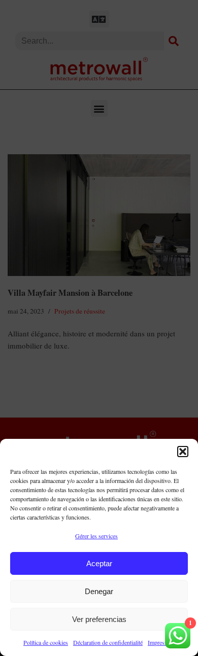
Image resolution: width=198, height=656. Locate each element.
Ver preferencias (99, 619)
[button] (183, 451)
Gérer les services (96, 536)
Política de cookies (45, 642)
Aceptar (99, 563)
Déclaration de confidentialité (108, 642)
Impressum (161, 642)
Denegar (99, 591)
